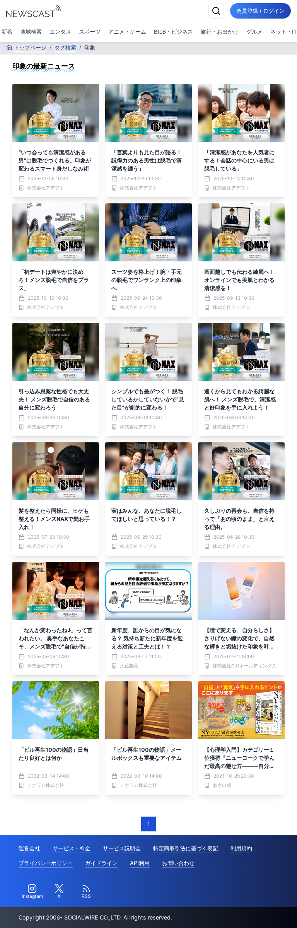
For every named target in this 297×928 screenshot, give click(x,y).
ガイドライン (101, 863)
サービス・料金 (71, 848)
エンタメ (60, 31)
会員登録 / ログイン (260, 10)
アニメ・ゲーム (127, 31)
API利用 (140, 863)
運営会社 (29, 848)
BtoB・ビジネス (173, 31)
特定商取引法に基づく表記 (185, 848)
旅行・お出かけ (220, 31)
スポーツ (90, 31)
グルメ (254, 31)
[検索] (216, 11)
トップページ (30, 47)
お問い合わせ (178, 863)
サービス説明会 (122, 848)
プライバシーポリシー (46, 863)
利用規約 (241, 848)
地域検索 (31, 31)
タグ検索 (65, 47)
